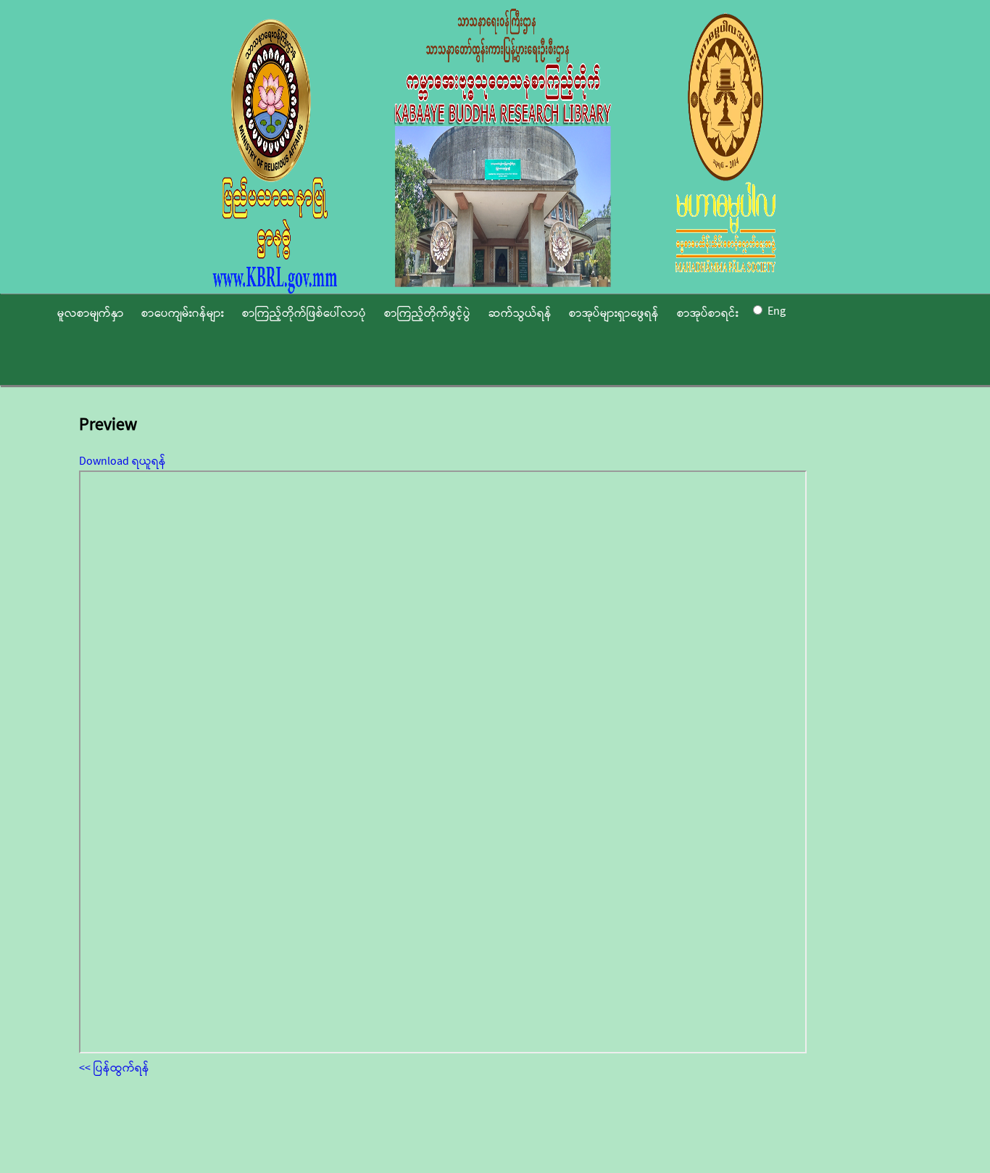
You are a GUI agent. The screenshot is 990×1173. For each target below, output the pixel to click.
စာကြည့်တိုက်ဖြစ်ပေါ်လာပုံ (304, 313)
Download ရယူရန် (122, 461)
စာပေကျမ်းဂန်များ (182, 313)
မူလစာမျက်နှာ (90, 313)
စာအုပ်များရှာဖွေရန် (614, 313)
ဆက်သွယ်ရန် (520, 313)
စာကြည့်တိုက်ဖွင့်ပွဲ (427, 313)
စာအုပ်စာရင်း (708, 313)
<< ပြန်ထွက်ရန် (114, 1068)
